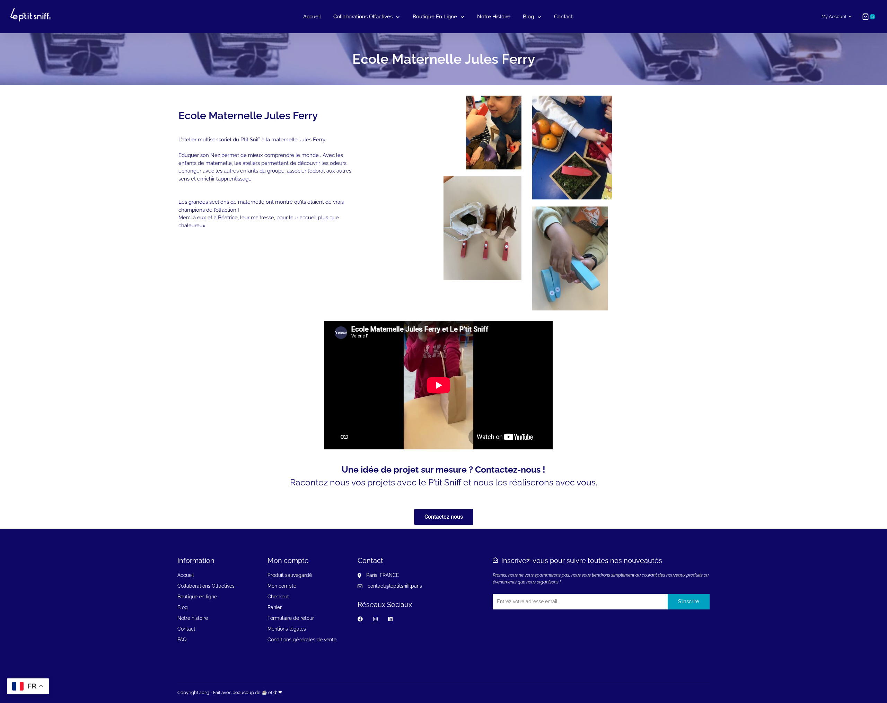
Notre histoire (493, 17)
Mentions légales (286, 629)
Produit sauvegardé (289, 575)
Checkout (278, 596)
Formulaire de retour (290, 618)
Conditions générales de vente (301, 639)
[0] (865, 16)
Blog (528, 17)
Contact (563, 17)
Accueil (312, 17)
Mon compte (281, 586)
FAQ (181, 639)
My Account (834, 16)
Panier (274, 607)
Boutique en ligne (435, 17)
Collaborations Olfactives (363, 17)
